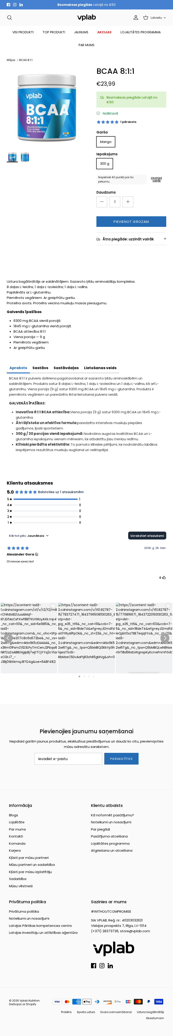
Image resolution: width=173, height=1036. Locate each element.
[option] (46, 106)
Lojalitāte (17, 822)
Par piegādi (100, 829)
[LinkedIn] (21, 4)
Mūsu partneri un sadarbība (32, 864)
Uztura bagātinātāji (150, 1012)
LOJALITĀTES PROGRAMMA (141, 32)
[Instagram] (14, 4)
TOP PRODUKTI (54, 32)
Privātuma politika (24, 911)
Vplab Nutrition (30, 1000)
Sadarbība (17, 878)
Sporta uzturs (86, 1012)
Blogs (13, 815)
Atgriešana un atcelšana (111, 850)
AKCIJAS (104, 32)
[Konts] (135, 17)
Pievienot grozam (131, 221)
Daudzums (106, 192)
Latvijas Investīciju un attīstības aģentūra (43, 932)
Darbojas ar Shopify (22, 1004)
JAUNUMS (81, 32)
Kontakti (16, 836)
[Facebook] (8, 4)
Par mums (17, 829)
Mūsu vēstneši (21, 886)
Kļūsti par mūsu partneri (29, 857)
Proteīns (66, 1012)
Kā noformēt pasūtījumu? (112, 815)
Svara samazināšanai (116, 1012)
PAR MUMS (86, 45)
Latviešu (156, 18)
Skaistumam (155, 1018)
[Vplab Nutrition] (86, 17)
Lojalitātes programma (110, 843)
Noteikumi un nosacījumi (111, 822)
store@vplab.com (135, 931)
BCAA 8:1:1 (25, 60)
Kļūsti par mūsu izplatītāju (30, 871)
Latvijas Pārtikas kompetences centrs (40, 925)
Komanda (17, 843)
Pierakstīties (121, 759)
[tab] (18, 368)
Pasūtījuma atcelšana (109, 836)
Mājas (11, 60)
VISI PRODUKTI (23, 32)
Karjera (15, 850)
